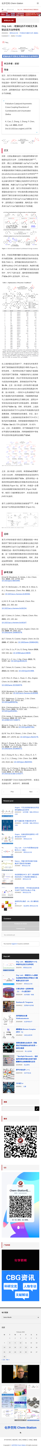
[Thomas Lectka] (20, 1374)
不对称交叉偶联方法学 (26, 33)
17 (20, 1347)
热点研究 (26, 906)
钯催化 (36, 33)
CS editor (19, 36)
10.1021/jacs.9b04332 (23, 762)
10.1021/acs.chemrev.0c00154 (14, 608)
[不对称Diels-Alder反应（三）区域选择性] (8, 1402)
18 (26, 1347)
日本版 (30, 1439)
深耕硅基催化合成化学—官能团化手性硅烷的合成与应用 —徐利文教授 (26, 1045)
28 (4, 1356)
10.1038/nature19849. (22, 653)
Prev (12, 792)
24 (20, 1352)
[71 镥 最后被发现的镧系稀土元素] (33, 1402)
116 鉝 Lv (19, 1083)
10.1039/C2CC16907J (11, 720)
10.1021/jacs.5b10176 (29, 737)
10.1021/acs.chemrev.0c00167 (14, 623)
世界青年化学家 (29, 1005)
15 (9, 1347)
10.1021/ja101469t (26, 671)
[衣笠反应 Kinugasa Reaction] (33, 1386)
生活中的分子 (28, 1021)
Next (30, 792)
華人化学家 (28, 1051)
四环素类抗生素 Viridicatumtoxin (22, 1017)
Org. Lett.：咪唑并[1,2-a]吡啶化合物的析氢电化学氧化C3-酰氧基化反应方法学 (27, 977)
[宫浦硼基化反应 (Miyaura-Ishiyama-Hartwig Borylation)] (8, 1413)
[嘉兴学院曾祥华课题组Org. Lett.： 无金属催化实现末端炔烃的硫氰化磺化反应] (33, 1415)
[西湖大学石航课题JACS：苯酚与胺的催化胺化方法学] (8, 1390)
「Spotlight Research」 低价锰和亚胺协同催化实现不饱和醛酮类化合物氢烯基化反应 (27, 1058)
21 (4, 1352)
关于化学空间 (7, 1439)
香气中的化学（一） (23, 1070)
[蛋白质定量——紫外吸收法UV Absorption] (20, 1402)
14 (4, 1347)
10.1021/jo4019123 (19, 661)
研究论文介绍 (14, 33)
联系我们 (24, 1439)
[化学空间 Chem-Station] (12, 3)
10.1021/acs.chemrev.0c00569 (25, 693)
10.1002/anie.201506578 (12, 685)
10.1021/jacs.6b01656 (11, 581)
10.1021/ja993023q (9, 702)
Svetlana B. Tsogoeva (24, 1002)
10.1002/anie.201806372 (12, 749)
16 (15, 1347)
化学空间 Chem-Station (20, 1427)
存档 (20, 1439)
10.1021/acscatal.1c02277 (12, 774)
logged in (14, 944)
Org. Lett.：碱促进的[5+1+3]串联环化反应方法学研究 (26, 963)
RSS (20, 1432)
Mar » (8, 1359)
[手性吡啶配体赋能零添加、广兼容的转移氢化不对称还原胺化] (20, 1390)
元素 (24, 1086)
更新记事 (14, 1439)
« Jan (3, 1359)
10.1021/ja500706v (26, 727)
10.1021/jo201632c (9, 711)
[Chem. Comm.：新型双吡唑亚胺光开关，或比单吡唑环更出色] (20, 1415)
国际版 (35, 1439)
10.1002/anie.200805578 (12, 632)
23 (15, 1352)
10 (20, 1343)
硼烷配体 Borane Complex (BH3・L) (26, 1030)
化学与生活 (27, 1073)
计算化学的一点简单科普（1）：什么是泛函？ (25, 990)
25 (26, 1352)
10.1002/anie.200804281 (28, 642)
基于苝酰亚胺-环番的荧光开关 (25, 821)
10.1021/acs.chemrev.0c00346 (17, 594)
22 (9, 1352)
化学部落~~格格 (28, 812)
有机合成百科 (28, 1035)
